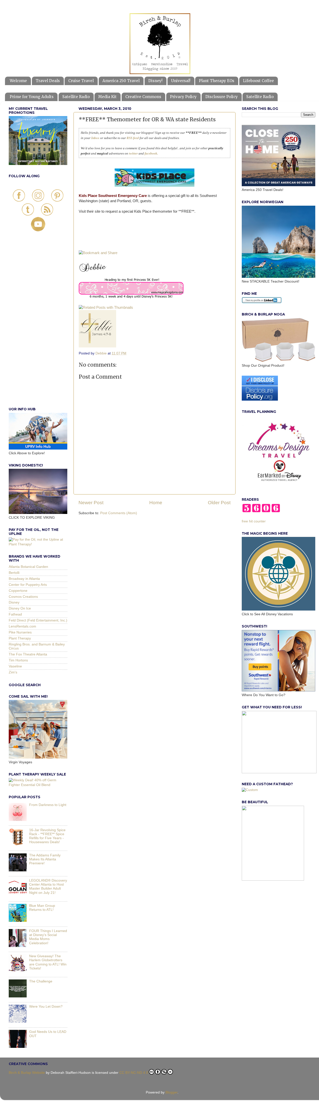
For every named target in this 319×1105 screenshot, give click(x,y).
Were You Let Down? (46, 1006)
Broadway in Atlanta (24, 579)
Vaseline (15, 666)
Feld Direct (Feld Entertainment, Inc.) (38, 620)
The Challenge (40, 981)
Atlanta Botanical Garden (28, 567)
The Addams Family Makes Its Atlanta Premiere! (45, 859)
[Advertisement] (38, 325)
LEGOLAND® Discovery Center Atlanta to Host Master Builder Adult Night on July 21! (48, 887)
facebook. (151, 153)
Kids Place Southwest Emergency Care (113, 196)
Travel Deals (48, 80)
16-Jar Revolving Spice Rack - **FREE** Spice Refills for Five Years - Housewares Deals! (47, 836)
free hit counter (254, 521)
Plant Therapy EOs (216, 80)
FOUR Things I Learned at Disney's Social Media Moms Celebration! (48, 937)
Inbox (95, 138)
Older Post (219, 502)
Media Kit (107, 96)
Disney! (155, 80)
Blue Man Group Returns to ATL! (42, 908)
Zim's (13, 672)
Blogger (171, 1092)
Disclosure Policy (221, 96)
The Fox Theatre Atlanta (28, 654)
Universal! (180, 80)
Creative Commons (143, 96)
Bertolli (14, 573)
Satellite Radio (76, 96)
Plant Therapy (20, 638)
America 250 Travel (121, 80)
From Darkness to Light (47, 805)
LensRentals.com (22, 626)
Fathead (15, 614)
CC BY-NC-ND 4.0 (133, 1073)
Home (155, 502)
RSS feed (133, 138)
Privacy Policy (183, 96)
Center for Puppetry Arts (28, 585)
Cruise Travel (81, 80)
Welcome (18, 80)
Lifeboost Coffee (258, 80)
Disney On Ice (20, 608)
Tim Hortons (18, 660)
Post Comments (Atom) (118, 513)
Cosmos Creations (23, 597)
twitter (133, 153)
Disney (14, 602)
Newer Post (91, 502)
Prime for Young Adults (32, 96)
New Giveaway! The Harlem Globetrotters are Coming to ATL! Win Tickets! (48, 962)
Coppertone (18, 591)
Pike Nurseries (20, 632)
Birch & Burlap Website (27, 1073)
